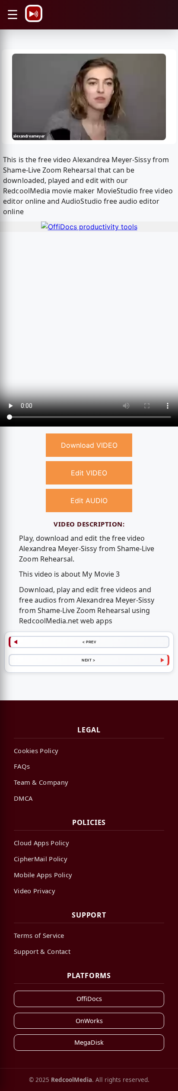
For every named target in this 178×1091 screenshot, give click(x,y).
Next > (88, 660)
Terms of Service (39, 935)
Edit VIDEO (89, 472)
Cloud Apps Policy (41, 842)
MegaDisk (89, 1042)
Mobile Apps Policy (43, 874)
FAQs (22, 766)
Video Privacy (34, 890)
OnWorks (89, 1021)
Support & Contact (42, 951)
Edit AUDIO (89, 500)
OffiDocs (89, 999)
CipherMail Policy (40, 858)
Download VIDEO (89, 445)
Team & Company (41, 782)
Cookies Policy (36, 750)
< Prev (89, 642)
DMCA (23, 798)
